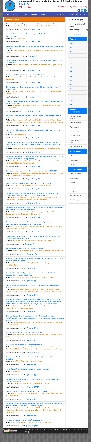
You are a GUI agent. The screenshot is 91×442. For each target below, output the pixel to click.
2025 (71, 51)
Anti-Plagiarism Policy (77, 147)
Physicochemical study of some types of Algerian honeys (24, 420)
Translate (78, 34)
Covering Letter (75, 136)
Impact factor (73, 14)
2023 (71, 60)
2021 (71, 68)
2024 (71, 55)
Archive (15, 14)
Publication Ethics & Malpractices (76, 117)
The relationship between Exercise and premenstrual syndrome (25, 75)
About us (73, 164)
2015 (71, 92)
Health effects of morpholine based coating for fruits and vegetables (27, 369)
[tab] (77, 43)
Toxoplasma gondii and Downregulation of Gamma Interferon (25, 332)
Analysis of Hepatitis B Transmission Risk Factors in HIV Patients (26, 391)
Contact (43, 14)
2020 (71, 72)
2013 (71, 101)
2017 (71, 84)
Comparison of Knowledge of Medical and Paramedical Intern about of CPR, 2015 (31, 171)
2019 (71, 76)
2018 (71, 80)
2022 (71, 64)
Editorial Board (74, 156)
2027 (71, 43)
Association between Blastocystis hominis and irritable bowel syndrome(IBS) (30, 24)
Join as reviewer (75, 160)
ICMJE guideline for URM (76, 141)
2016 (71, 88)
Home (7, 14)
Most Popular (61, 14)
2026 (71, 47)
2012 (71, 105)
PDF (38, 29)
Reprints (82, 14)
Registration (24, 14)
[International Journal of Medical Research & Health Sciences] (10, 6)
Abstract (32, 29)
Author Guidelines (75, 123)
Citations (51, 14)
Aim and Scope (74, 131)
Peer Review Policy (76, 127)
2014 (71, 97)
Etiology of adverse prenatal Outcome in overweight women (24, 248)
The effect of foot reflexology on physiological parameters (24, 345)
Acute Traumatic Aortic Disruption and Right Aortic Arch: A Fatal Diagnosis (28, 183)
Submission (34, 14)
